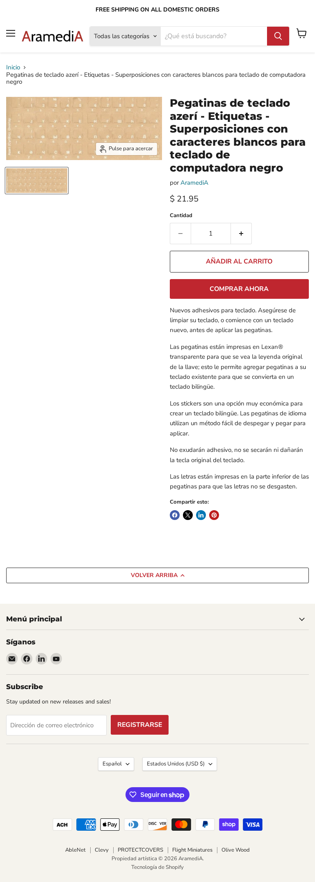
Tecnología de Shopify (157, 867)
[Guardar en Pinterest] (214, 515)
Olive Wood (235, 850)
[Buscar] (278, 36)
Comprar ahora (239, 288)
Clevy (102, 850)
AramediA (194, 183)
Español (112, 763)
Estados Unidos (176, 763)
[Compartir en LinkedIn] (201, 515)
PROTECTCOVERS (140, 850)
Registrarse (139, 724)
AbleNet (75, 850)
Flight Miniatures (192, 850)
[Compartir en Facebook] (175, 515)
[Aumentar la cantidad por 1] (241, 233)
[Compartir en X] (188, 515)
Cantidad (181, 216)
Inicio (13, 67)
